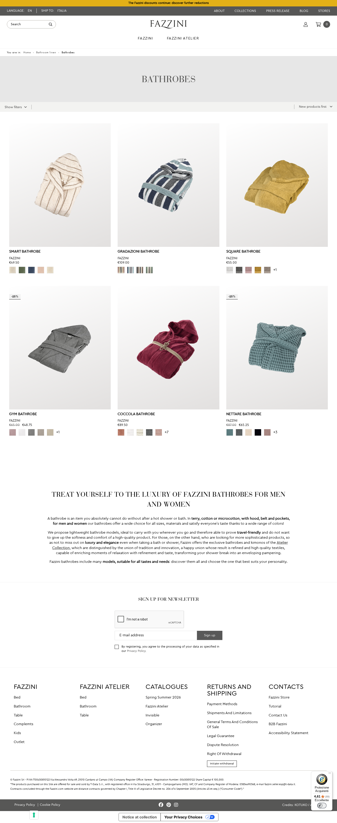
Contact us (278, 715)
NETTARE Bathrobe (243, 414)
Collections (246, 11)
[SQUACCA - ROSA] (248, 270)
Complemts (23, 724)
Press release (278, 11)
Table (18, 715)
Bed (17, 697)
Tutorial (275, 706)
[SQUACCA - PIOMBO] (239, 270)
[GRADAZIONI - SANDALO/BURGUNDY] (121, 270)
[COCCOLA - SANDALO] (121, 432)
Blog (304, 11)
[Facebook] (162, 805)
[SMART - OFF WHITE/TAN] (50, 270)
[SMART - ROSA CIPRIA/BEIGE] (40, 270)
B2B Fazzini (278, 724)
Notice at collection (139, 817)
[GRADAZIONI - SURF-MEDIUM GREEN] (149, 270)
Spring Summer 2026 (163, 697)
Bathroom (22, 706)
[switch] (321, 805)
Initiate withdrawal (222, 763)
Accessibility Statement (288, 733)
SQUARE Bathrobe (243, 252)
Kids (17, 733)
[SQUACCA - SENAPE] (257, 270)
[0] (318, 24)
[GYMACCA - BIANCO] (22, 432)
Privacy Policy (136, 651)
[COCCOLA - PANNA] (139, 432)
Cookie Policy (50, 804)
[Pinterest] (169, 805)
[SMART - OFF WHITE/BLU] (12, 270)
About (219, 11)
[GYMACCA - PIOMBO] (31, 432)
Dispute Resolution (223, 745)
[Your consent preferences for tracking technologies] (34, 815)
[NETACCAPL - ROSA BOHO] (267, 432)
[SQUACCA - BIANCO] (229, 270)
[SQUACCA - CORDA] (267, 270)
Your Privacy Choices (183, 817)
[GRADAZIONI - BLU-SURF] (130, 270)
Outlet (19, 742)
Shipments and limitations (229, 713)
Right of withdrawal (224, 754)
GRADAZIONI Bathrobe (138, 252)
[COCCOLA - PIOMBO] (149, 432)
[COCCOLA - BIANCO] (130, 432)
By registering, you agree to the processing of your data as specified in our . (170, 649)
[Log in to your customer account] (306, 24)
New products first (313, 106)
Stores (324, 11)
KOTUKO (301, 805)
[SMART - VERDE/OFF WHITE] (22, 270)
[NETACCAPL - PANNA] (248, 432)
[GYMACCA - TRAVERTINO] (40, 432)
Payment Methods (222, 704)
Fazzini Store (279, 697)
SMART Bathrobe (25, 252)
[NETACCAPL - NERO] (257, 432)
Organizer (154, 724)
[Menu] (329, 774)
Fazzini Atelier (157, 706)
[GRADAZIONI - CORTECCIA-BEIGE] (139, 270)
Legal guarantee (220, 736)
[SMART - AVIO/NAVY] (31, 270)
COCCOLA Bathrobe (136, 414)
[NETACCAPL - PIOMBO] (239, 432)
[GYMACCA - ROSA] (12, 432)
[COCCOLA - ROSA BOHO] (158, 432)
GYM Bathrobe (23, 414)
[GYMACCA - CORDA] (50, 432)
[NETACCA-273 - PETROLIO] (229, 432)
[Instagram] (176, 805)
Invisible (152, 715)
